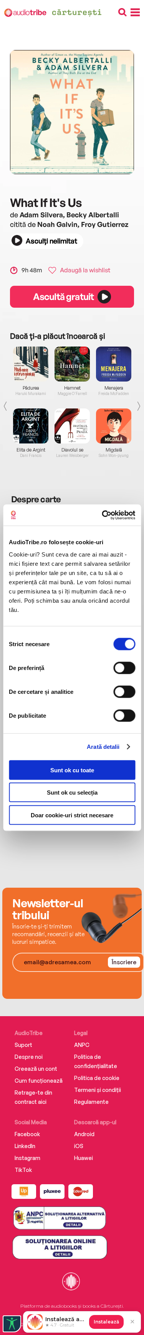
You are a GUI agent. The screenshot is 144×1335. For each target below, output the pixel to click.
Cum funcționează (39, 1080)
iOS (78, 1146)
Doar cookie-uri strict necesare (72, 815)
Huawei (83, 1158)
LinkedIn (25, 1146)
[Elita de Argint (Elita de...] (31, 425)
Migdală (114, 450)
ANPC (81, 1045)
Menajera (113, 388)
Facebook (27, 1134)
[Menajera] (113, 364)
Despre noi (29, 1056)
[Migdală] (113, 425)
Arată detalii (103, 746)
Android (84, 1134)
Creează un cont (36, 1068)
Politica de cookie (96, 1078)
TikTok (23, 1170)
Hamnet (72, 388)
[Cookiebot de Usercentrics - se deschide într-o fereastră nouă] (102, 515)
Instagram (27, 1158)
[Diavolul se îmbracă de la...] (72, 425)
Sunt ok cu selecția (72, 792)
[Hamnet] (72, 364)
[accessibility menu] (12, 1323)
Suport (23, 1045)
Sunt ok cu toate (72, 770)
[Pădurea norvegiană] (31, 364)
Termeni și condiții (97, 1090)
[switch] (124, 668)
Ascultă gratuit (63, 296)
